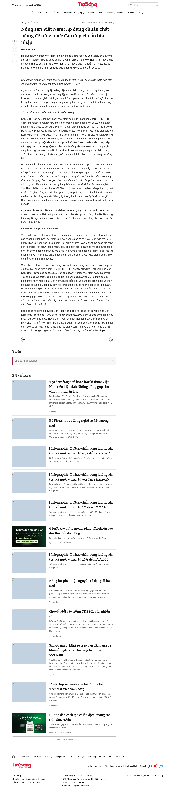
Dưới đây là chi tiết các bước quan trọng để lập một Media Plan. (77, 538)
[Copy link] (14, 46)
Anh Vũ (52, 675)
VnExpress (17, 5)
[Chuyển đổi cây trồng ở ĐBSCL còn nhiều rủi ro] (29, 619)
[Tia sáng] (87, 5)
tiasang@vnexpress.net (78, 785)
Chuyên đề (43, 12)
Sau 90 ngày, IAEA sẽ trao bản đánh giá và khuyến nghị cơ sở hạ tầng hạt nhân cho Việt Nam (80, 650)
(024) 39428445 (78, 782)
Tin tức (36, 22)
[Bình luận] (14, 52)
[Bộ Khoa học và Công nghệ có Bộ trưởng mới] (29, 428)
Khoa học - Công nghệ (74, 12)
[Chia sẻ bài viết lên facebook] (14, 41)
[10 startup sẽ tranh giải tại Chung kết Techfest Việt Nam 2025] (29, 692)
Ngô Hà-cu (54, 705)
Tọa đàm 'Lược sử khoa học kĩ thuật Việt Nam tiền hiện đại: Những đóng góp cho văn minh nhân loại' (79, 386)
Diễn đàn (56, 12)
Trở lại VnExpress (94, 766)
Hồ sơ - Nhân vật (136, 12)
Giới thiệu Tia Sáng (113, 766)
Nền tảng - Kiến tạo (115, 12)
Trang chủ (25, 22)
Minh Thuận (28, 49)
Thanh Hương (55, 636)
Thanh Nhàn (54, 602)
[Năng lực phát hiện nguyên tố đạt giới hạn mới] (29, 588)
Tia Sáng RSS (131, 766)
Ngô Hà (52, 411)
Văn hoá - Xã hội (95, 12)
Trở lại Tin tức (25, 339)
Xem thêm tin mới (64, 740)
